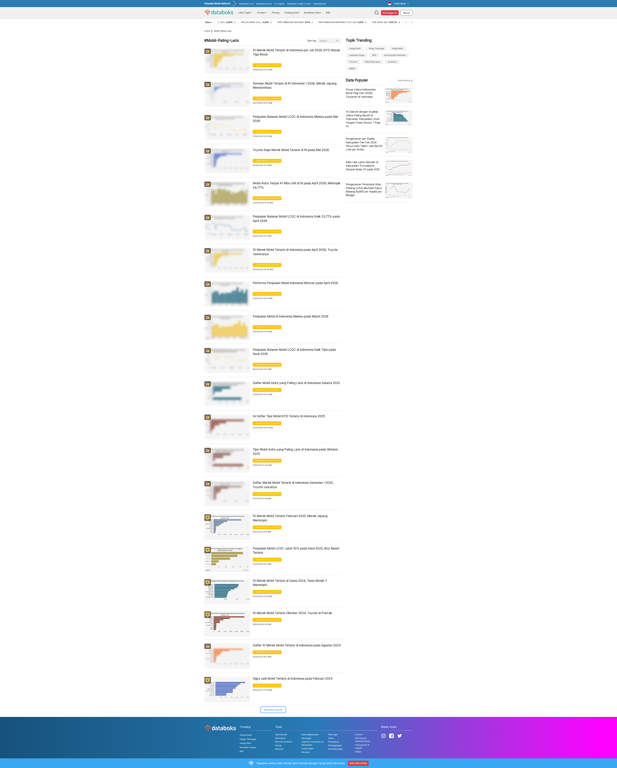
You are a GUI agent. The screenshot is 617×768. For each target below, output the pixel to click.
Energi (278, 745)
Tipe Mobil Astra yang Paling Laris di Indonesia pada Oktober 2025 (295, 452)
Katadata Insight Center (299, 3)
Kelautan (279, 749)
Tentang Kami (291, 12)
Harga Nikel (397, 48)
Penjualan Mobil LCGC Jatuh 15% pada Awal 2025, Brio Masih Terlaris (296, 551)
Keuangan (307, 738)
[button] (398, 3)
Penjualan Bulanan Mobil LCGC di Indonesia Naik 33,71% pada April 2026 (296, 219)
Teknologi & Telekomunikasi (362, 740)
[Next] (412, 22)
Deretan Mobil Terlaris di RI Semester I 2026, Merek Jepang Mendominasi (294, 86)
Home (207, 31)
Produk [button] (261, 12)
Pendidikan (333, 741)
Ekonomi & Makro (283, 741)
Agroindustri (281, 734)
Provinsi (353, 62)
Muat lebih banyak (273, 709)
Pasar (331, 738)
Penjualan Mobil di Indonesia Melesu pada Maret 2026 (290, 316)
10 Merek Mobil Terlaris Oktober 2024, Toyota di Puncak (292, 613)
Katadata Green (264, 3)
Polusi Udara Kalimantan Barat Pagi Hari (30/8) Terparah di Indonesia (361, 93)
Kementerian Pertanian (395, 55)
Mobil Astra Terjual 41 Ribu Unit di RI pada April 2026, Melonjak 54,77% (296, 185)
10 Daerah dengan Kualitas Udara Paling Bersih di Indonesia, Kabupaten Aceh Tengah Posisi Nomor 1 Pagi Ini (363, 119)
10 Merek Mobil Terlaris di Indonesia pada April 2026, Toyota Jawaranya (295, 252)
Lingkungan (307, 748)
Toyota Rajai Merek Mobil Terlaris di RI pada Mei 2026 (291, 150)
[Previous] (406, 22)
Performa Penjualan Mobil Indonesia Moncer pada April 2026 (295, 283)
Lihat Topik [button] (244, 12)
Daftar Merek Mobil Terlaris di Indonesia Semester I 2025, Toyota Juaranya (293, 485)
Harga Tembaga (376, 48)
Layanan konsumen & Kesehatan (312, 743)
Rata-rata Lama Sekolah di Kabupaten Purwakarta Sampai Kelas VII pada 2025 (363, 166)
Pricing (275, 12)
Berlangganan (389, 12)
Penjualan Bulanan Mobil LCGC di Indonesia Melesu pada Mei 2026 (295, 119)
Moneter (306, 752)
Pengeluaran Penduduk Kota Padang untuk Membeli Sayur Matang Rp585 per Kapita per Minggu (364, 190)
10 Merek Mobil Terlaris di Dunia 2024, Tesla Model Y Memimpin (290, 583)
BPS (374, 55)
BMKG (352, 68)
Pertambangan (335, 749)
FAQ (328, 12)
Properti (358, 734)
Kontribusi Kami (312, 12)
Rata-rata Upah (372, 62)
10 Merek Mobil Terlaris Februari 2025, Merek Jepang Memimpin (290, 518)
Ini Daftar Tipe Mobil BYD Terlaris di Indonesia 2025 (289, 416)
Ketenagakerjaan (310, 734)
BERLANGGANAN (358, 763)
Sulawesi (392, 62)
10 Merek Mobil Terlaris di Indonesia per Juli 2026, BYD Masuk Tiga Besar (296, 52)
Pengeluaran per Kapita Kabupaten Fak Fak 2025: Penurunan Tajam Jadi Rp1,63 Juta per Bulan (364, 144)
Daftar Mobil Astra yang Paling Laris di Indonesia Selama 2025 (296, 383)
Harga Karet (355, 48)
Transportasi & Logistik (267, 65)
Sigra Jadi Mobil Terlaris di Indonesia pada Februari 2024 (293, 678)
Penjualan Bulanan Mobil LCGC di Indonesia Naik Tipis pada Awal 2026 (294, 352)
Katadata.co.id (246, 3)
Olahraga (332, 734)
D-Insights (280, 3)
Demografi (280, 738)
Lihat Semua (404, 80)
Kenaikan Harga (356, 55)
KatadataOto (320, 3)
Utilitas (358, 751)
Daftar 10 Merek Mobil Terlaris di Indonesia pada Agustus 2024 (297, 645)
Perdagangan (335, 745)
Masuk (406, 12)
